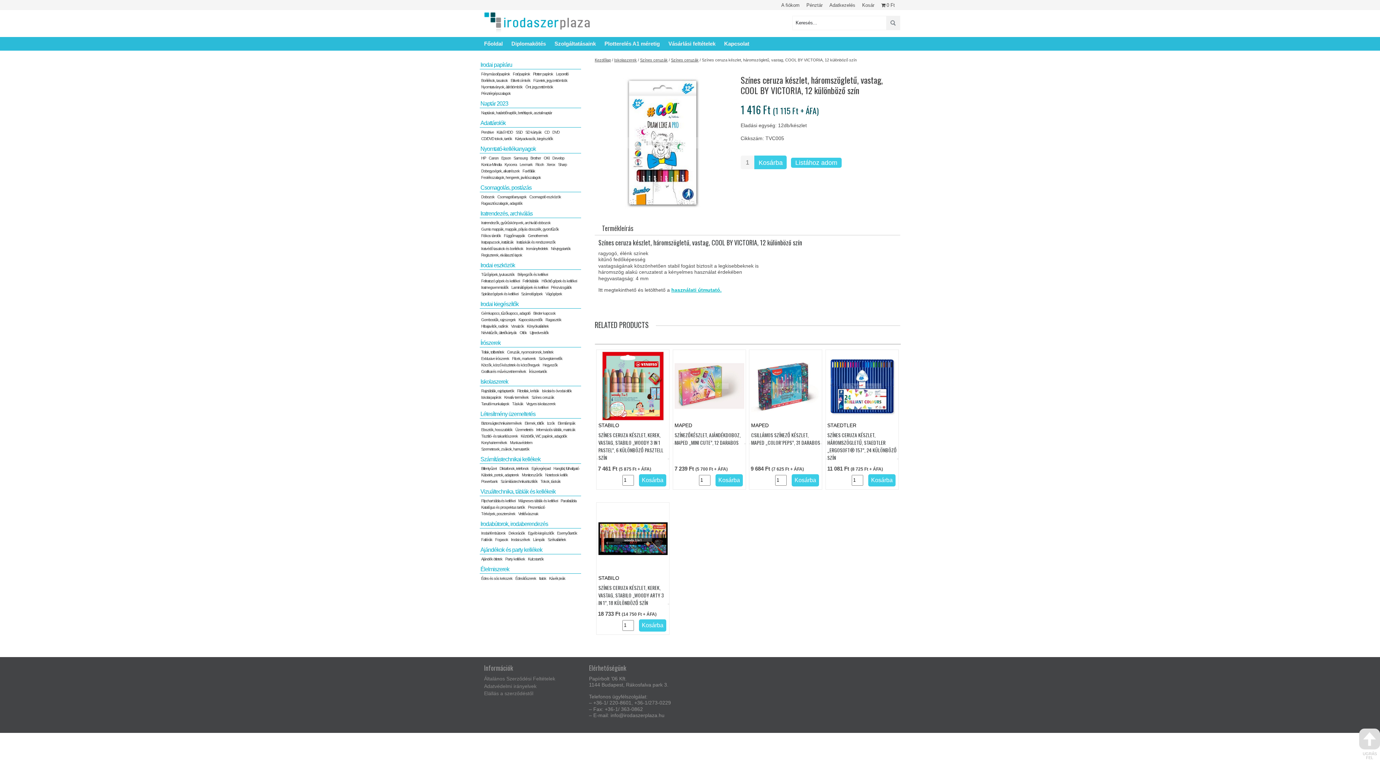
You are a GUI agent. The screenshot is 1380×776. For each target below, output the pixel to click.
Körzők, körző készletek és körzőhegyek (510, 365)
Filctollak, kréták (528, 391)
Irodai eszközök (497, 265)
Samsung (521, 158)
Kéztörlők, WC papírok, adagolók (544, 436)
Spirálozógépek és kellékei (499, 294)
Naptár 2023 (494, 104)
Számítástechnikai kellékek (510, 459)
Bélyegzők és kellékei (533, 274)
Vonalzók (517, 326)
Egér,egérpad (541, 468)
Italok (542, 578)
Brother (535, 158)
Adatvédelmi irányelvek (510, 686)
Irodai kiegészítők (499, 304)
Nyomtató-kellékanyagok (508, 149)
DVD (556, 132)
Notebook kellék (556, 475)
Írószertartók (538, 371)
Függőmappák (514, 236)
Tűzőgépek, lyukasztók (498, 274)
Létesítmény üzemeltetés (507, 414)
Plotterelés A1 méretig (632, 44)
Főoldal (493, 44)
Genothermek (538, 236)
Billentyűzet (489, 468)
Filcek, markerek (524, 358)
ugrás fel (1370, 756)
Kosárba (771, 162)
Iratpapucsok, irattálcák (497, 242)
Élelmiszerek (494, 569)
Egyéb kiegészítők (541, 533)
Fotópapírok (521, 74)
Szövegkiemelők (550, 358)
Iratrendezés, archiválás (506, 214)
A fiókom (790, 5)
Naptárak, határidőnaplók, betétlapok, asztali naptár (516, 113)
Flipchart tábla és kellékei (498, 501)
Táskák (517, 404)
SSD (519, 132)
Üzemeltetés (524, 430)
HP (483, 158)
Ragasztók (553, 320)
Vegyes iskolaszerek (541, 404)
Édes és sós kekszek (496, 578)
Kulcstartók (536, 559)
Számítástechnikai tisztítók (519, 481)
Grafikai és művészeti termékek (503, 371)
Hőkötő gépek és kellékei (559, 281)
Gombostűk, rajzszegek (498, 320)
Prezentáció (536, 507)
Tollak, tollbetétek (492, 352)
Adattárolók (493, 123)
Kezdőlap (603, 60)
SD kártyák (533, 132)
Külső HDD (505, 132)
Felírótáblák (531, 281)
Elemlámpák (566, 423)
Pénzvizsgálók (561, 287)
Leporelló (562, 74)
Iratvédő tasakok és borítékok (502, 248)
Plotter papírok (543, 74)
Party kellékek (515, 559)
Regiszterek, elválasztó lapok (501, 255)
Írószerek (490, 343)
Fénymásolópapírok (495, 74)
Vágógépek (554, 294)
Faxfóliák (529, 171)
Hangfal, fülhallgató (566, 468)
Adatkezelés (842, 5)
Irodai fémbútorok (493, 533)
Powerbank (489, 481)
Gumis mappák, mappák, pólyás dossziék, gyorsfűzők (520, 229)
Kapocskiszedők (531, 320)
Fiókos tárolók (491, 236)
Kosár (868, 5)
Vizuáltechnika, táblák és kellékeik (518, 492)
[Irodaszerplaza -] (537, 23)
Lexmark (526, 164)
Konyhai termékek (494, 442)
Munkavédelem (521, 442)
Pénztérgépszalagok (496, 93)
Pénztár (814, 5)
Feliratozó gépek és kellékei (500, 281)
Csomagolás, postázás (506, 188)
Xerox (551, 164)
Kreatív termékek (516, 397)
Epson (506, 158)
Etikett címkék (520, 80)
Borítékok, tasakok (494, 80)
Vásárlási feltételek (692, 44)
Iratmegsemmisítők (495, 287)
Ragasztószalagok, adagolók (502, 203)
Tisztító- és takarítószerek (499, 436)
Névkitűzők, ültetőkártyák (499, 333)
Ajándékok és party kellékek (511, 550)
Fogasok (501, 539)
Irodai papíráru (496, 65)
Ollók (523, 333)
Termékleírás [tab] (617, 228)
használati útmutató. (696, 290)
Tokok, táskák (550, 481)
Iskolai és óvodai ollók (557, 391)
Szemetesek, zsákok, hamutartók (505, 449)
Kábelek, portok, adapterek (500, 475)
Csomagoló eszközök (545, 197)
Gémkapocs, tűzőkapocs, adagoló (505, 313)
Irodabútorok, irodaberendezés (514, 524)
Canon (493, 158)
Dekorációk (517, 533)
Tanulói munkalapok (495, 404)
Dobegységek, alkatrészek (500, 171)
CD (546, 132)
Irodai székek (520, 539)
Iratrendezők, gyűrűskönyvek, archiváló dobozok (516, 223)
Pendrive (487, 132)
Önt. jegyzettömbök (539, 87)
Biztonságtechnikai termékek (501, 423)
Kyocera (511, 164)
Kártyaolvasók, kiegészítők (534, 139)
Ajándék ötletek (491, 559)
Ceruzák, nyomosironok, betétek (530, 352)
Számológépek (532, 294)
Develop (558, 158)
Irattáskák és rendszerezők (536, 242)
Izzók (551, 423)
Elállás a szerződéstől (508, 693)
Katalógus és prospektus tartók (503, 507)
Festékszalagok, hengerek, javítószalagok (511, 177)
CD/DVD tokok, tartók (496, 139)
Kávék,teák (557, 578)
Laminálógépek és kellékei (529, 287)
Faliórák (486, 539)
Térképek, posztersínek (498, 514)
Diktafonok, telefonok (514, 468)
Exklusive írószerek (495, 358)
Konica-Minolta (491, 164)
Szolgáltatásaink (575, 44)
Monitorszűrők (532, 475)
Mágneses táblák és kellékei (538, 501)
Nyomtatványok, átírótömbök (502, 87)
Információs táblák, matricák (555, 430)
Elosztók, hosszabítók (496, 430)
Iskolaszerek (625, 60)
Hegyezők (550, 365)
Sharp (562, 164)
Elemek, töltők (534, 423)
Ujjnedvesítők (539, 333)
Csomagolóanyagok (511, 197)
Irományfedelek (537, 248)
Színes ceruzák (654, 60)
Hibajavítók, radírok (494, 326)
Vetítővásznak (528, 514)
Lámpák (539, 539)
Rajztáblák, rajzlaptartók (497, 391)
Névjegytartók (561, 248)
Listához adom (816, 162)
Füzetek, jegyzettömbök (550, 80)
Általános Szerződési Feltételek (519, 679)
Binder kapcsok (544, 313)
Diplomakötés (528, 44)
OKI (546, 158)
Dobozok (487, 197)
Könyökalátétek (538, 326)
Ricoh (539, 164)
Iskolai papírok (491, 397)
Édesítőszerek (525, 578)
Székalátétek (557, 539)
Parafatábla (568, 501)
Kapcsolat (736, 44)
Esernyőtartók (567, 533)
